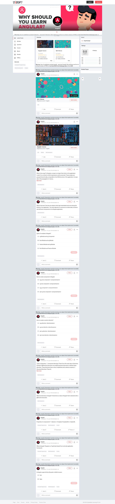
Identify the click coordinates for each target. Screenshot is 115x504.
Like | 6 (44, 189)
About (18, 51)
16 (56, 32)
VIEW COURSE (74, 100)
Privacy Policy (34, 502)
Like (44, 109)
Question (19, 44)
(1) (45, 55)
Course (18, 48)
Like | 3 (44, 304)
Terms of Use (42, 502)
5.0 (44, 55)
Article (27, 502)
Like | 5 (44, 217)
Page (14, 502)
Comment (58, 109)
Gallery (18, 57)
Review (19, 54)
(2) (63, 55)
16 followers (43, 75)
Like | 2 (44, 379)
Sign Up (99, 2)
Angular (43, 73)
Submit (74, 252)
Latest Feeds (20, 38)
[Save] (74, 74)
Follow (69, 169)
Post (18, 502)
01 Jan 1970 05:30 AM (52, 75)
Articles (19, 41)
